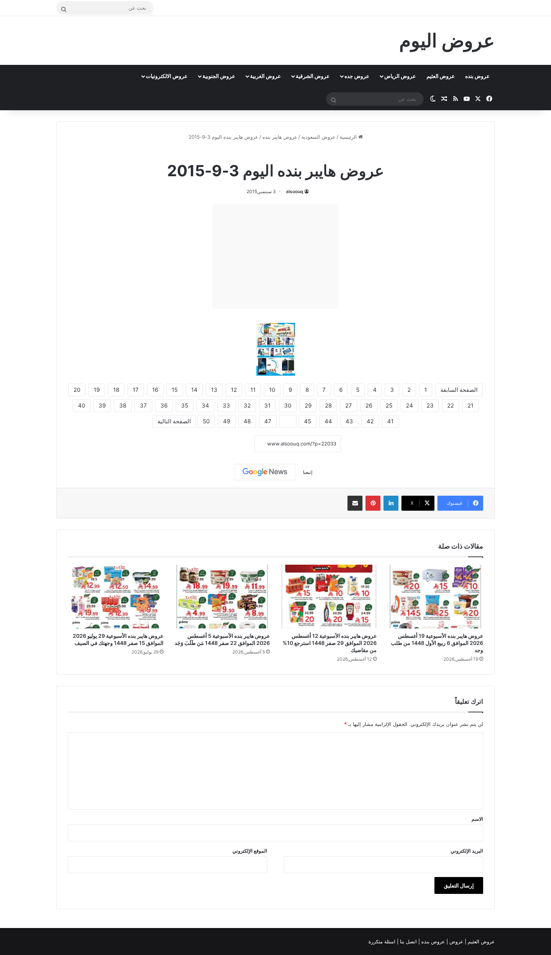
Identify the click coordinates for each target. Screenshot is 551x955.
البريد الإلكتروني (467, 851)
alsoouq (294, 191)
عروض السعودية (318, 137)
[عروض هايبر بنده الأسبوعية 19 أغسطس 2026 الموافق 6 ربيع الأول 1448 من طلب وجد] (436, 596)
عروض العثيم (441, 76)
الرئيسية (349, 137)
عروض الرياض (400, 76)
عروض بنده (477, 76)
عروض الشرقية (312, 76)
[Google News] (265, 472)
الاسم (477, 819)
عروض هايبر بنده (279, 137)
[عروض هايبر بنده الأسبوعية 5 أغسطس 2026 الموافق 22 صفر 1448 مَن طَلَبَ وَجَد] (222, 596)
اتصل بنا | (407, 942)
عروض (456, 942)
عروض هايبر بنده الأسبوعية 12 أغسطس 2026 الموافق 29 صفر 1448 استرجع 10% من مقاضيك (330, 643)
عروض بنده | (432, 942)
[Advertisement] (275, 256)
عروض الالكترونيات (166, 76)
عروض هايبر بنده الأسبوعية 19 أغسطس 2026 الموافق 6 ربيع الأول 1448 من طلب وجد (437, 643)
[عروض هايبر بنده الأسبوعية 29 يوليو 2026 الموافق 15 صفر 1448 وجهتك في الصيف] (115, 596)
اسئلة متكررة (382, 942)
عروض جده (356, 76)
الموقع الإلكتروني (249, 851)
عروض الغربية (265, 76)
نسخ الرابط (231, 444)
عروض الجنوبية (218, 76)
